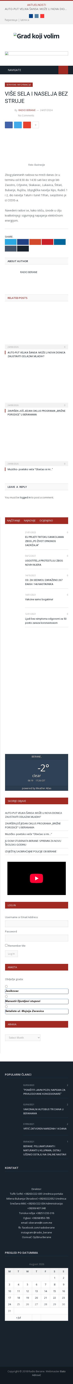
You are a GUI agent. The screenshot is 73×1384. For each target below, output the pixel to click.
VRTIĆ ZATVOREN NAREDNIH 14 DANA (45, 1128)
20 (36, 1298)
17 (9, 1298)
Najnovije (30, 520)
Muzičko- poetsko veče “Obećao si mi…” (30, 469)
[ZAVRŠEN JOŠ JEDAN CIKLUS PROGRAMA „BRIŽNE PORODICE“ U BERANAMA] (36, 386)
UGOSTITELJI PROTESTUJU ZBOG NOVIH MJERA (44, 562)
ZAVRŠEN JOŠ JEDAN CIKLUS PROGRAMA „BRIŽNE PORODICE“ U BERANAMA (33, 825)
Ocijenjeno (46, 520)
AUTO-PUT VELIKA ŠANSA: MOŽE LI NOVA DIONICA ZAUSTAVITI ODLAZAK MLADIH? (37, 9)
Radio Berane (26, 110)
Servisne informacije (18, 84)
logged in (25, 497)
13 (36, 1291)
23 (63, 1298)
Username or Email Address (21, 917)
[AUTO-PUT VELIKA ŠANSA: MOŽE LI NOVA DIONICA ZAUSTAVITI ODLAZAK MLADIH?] (36, 327)
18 (18, 1298)
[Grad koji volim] (36, 35)
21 (45, 1298)
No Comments (26, 115)
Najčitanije (13, 520)
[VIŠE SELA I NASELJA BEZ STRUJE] (36, 148)
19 (27, 1298)
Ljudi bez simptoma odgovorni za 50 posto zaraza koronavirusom (45, 620)
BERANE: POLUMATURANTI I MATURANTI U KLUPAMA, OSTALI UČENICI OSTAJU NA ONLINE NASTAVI (44, 1150)
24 (9, 1304)
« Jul (18, 1317)
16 (63, 1291)
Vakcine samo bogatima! (39, 599)
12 (27, 1291)
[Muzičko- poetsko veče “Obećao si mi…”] (36, 444)
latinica (24, 20)
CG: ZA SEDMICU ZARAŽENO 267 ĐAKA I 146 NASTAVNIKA (43, 582)
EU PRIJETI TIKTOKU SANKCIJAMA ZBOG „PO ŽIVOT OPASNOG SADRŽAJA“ (44, 541)
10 (9, 1291)
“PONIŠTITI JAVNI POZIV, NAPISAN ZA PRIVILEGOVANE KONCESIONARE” (44, 1092)
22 (54, 1298)
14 (45, 1291)
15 (54, 1291)
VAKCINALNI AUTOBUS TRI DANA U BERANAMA (43, 1111)
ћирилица (11, 20)
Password (11, 931)
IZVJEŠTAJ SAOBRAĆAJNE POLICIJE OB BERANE (30, 851)
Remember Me (17, 945)
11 (18, 1291)
